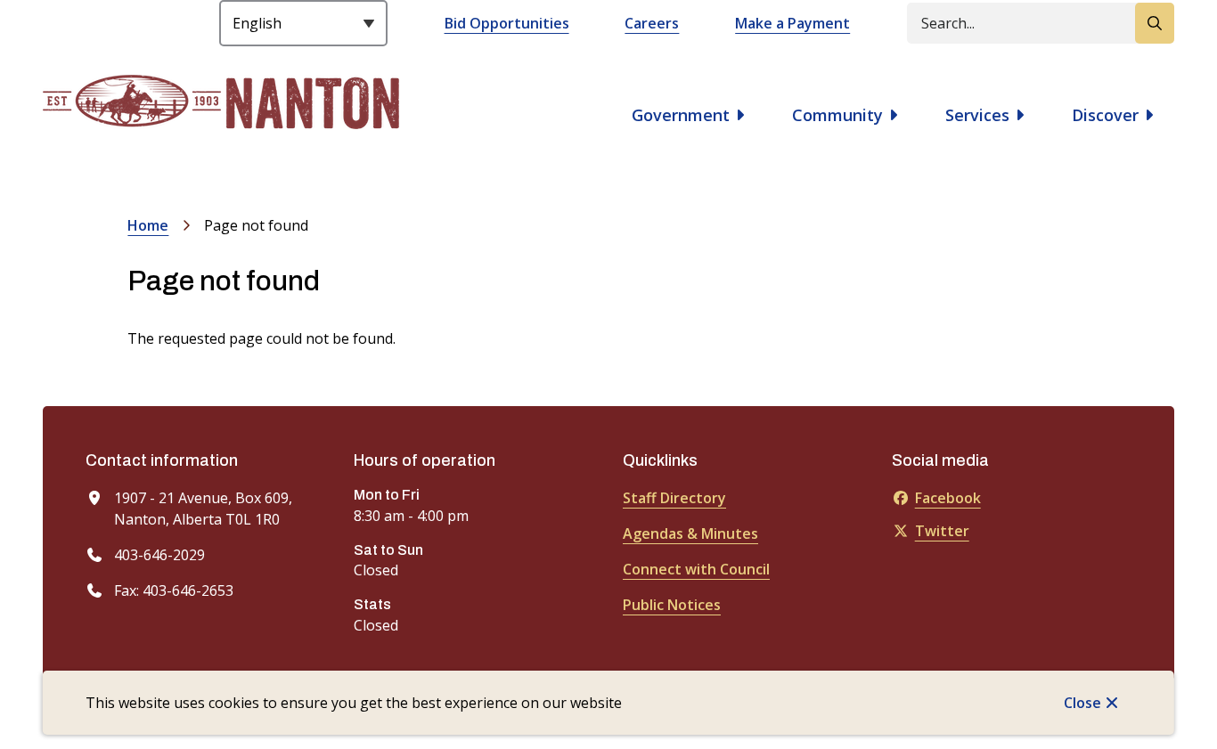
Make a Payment (792, 23)
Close (1082, 702)
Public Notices (672, 605)
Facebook (948, 498)
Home (147, 225)
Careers (652, 23)
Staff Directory (674, 498)
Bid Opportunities (507, 23)
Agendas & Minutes (690, 533)
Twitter (942, 531)
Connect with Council (696, 569)
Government (681, 115)
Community (837, 115)
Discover (1105, 115)
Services (977, 115)
